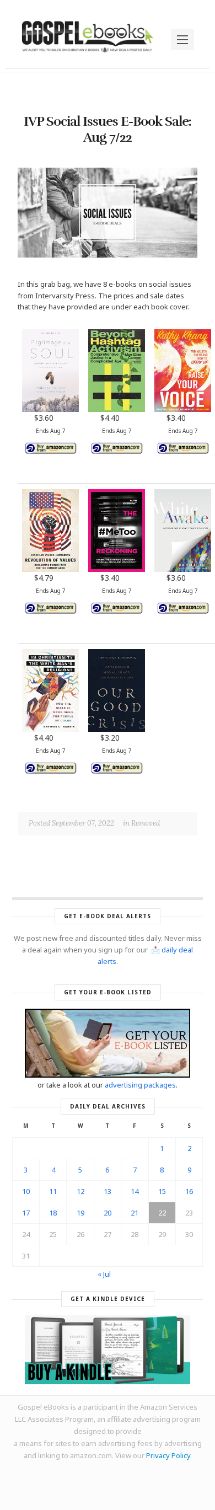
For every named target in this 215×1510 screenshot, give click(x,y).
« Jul (104, 1274)
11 (53, 1191)
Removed (145, 823)
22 (162, 1213)
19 (80, 1213)
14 (134, 1191)
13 (107, 1191)
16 (189, 1191)
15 (162, 1191)
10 (26, 1191)
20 (107, 1213)
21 (134, 1213)
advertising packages (140, 1085)
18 (53, 1213)
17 (26, 1213)
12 (80, 1191)
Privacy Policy (168, 1455)
